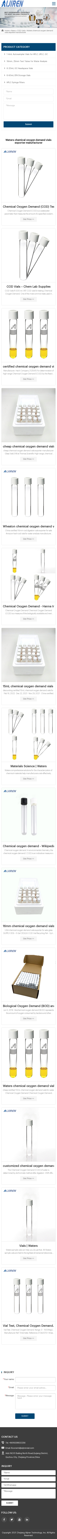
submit (24, 1416)
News (13, 30)
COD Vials (21, 30)
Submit (28, 124)
